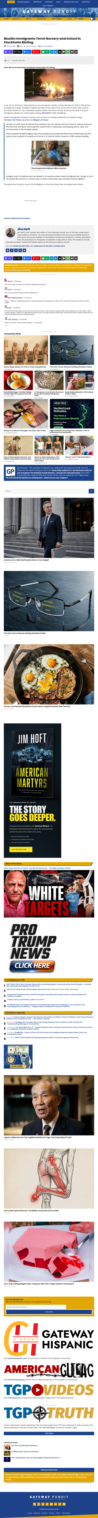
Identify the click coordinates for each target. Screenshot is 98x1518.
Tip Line (11, 2)
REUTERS (46, 113)
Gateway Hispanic (23, 2)
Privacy (51, 1513)
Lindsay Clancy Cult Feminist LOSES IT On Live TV (25, 1000)
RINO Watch (37, 2)
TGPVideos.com (14, 1398)
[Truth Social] (34, 1504)
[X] (43, 1504)
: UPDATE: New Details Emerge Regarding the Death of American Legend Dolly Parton (43, 1037)
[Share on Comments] (64, 52)
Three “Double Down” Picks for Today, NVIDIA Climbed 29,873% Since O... (36, 1458)
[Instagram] (59, 1504)
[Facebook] (47, 1504)
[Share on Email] (72, 52)
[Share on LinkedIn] (56, 52)
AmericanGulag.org (16, 1380)
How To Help (56, 19)
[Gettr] (38, 1504)
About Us (15, 19)
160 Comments (46, 46)
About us (37, 1513)
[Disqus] (49, 302)
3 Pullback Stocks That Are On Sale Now (24, 1451)
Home (6, 19)
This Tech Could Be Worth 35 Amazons (24, 1445)
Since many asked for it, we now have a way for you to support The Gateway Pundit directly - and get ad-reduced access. (54, 471)
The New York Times (12, 120)
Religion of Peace (40, 120)
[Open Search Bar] (86, 18)
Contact (44, 1513)
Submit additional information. (17, 218)
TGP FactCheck (48, 1427)
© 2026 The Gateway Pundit (49, 1509)
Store (58, 2)
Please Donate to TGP (71, 2)
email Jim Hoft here (21, 246)
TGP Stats (49, 1433)
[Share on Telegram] (52, 52)
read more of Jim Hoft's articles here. (49, 246)
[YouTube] (64, 1504)
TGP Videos (49, 2)
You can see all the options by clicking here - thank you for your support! (37, 478)
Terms (58, 1513)
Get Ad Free (86, 2)
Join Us (28, 19)
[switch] (93, 18)
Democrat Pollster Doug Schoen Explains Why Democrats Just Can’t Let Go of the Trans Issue (42, 989)
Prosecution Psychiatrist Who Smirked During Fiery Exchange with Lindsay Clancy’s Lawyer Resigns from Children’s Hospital (46, 995)
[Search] (91, 491)
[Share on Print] (76, 52)
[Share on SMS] (68, 52)
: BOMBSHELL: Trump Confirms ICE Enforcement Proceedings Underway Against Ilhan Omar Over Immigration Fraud (47, 1033)
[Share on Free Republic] (60, 52)
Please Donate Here (49, 1470)
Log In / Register (48, 6)
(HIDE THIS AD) (53, 24)
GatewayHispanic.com (17, 1358)
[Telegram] (55, 1504)
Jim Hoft (23, 229)
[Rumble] (51, 1504)
